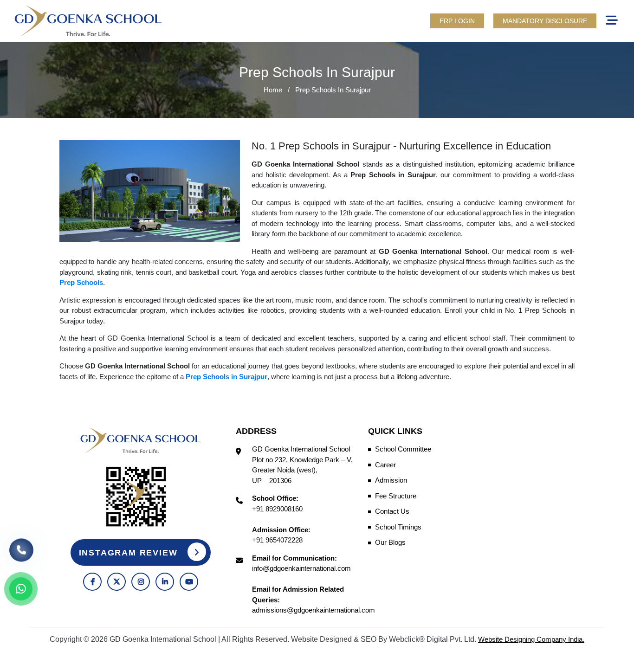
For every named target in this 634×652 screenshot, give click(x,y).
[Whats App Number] (20, 588)
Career (385, 465)
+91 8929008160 (277, 509)
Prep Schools (81, 282)
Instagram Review (130, 552)
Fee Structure (395, 496)
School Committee (403, 449)
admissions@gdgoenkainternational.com (313, 610)
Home (273, 90)
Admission (391, 480)
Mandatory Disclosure (545, 21)
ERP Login (457, 21)
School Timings (398, 527)
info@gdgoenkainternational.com (301, 568)
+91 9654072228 (277, 540)
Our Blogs (390, 542)
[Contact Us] (21, 555)
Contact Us (392, 511)
